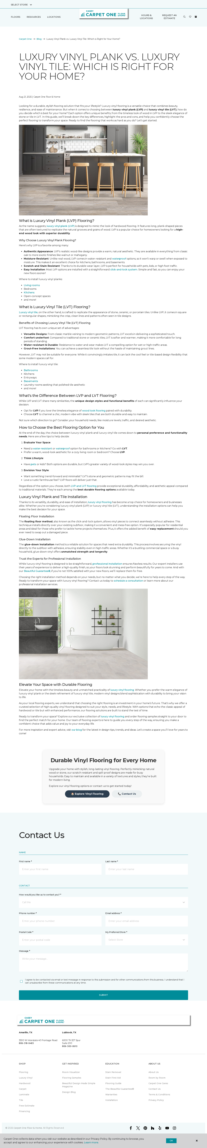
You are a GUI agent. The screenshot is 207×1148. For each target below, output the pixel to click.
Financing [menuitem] (24, 1111)
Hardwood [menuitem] (24, 1083)
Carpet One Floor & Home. (28, 1128)
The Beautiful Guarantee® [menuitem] (119, 1089)
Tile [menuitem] (21, 1100)
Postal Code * (26, 932)
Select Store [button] (19, 4)
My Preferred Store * (116, 932)
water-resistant (42, 448)
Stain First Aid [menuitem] (113, 1077)
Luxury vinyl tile (28, 312)
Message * (24, 951)
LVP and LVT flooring (84, 486)
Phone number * (28, 913)
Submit (103, 995)
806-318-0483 (26, 1043)
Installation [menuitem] (111, 1100)
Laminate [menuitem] (24, 1094)
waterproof (119, 258)
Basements (31, 381)
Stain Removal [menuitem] (113, 1072)
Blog (39, 39)
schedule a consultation (128, 580)
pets (33, 464)
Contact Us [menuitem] (155, 1089)
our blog (77, 729)
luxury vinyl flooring (100, 502)
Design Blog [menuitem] (69, 1092)
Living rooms (32, 285)
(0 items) (196, 17)
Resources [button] (34, 17)
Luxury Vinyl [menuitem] (25, 1077)
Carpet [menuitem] (22, 1089)
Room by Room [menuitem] (157, 1077)
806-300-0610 (69, 1046)
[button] (184, 17)
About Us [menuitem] (154, 1072)
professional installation (107, 563)
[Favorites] (190, 17)
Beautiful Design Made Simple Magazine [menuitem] (78, 1085)
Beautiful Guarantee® (37, 571)
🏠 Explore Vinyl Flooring (87, 793)
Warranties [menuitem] (111, 1094)
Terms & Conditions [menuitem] (159, 1094)
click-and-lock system (123, 269)
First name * (25, 861)
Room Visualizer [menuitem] (71, 1072)
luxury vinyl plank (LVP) (61, 226)
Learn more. (91, 1142)
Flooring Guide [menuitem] (113, 1083)
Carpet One (25, 39)
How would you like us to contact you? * (40, 895)
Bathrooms (31, 370)
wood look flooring (93, 410)
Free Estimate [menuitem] (26, 1105)
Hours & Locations (146, 17)
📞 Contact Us (127, 793)
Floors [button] (15, 17)
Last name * (111, 861)
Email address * (113, 913)
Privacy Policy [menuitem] (156, 1100)
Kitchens (29, 292)
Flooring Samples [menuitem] (71, 1077)
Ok (171, 1140)
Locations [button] (54, 17)
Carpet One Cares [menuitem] (158, 1083)
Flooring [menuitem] (23, 1072)
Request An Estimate (169, 17)
